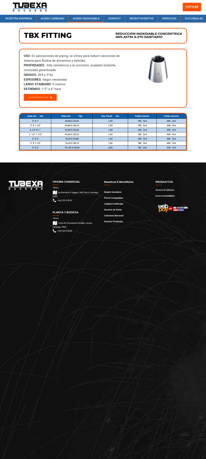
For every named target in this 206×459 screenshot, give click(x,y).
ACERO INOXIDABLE (86, 18)
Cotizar (192, 7)
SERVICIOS (169, 18)
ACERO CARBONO (52, 18)
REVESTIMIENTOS (141, 18)
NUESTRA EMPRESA (18, 18)
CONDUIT (114, 18)
